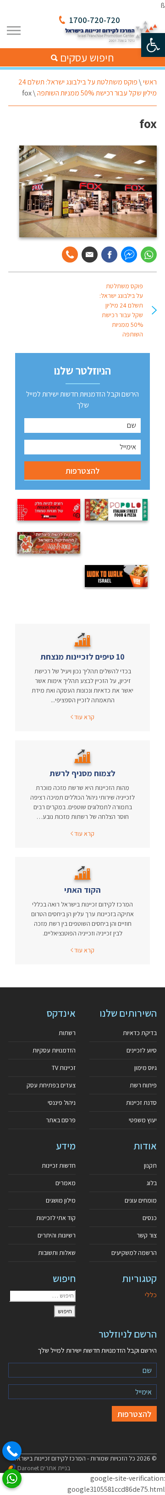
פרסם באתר (61, 1120)
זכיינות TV (64, 1068)
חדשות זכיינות (59, 1165)
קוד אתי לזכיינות (56, 1218)
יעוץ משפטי (143, 1120)
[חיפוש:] (42, 1296)
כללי (151, 1294)
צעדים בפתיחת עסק (51, 1085)
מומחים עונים (141, 1200)
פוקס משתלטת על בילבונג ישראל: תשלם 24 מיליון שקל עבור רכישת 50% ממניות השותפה (121, 310)
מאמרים (65, 1183)
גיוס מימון (145, 1068)
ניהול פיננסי (62, 1102)
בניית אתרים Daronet (43, 1468)
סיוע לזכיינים (141, 1050)
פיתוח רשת (143, 1085)
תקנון (150, 1165)
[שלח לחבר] (90, 254)
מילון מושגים (61, 1200)
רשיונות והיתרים (57, 1235)
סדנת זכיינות (141, 1102)
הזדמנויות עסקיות (54, 1050)
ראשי (150, 82)
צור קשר (147, 1235)
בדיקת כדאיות (140, 1033)
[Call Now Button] (12, 1451)
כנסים (150, 1218)
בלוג (152, 1183)
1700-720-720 (94, 20)
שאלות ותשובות (57, 1253)
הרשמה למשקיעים (134, 1253)
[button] (153, 45)
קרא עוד (83, 717)
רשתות (67, 1033)
